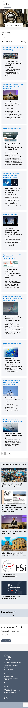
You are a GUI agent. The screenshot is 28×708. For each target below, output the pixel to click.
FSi (2, 7)
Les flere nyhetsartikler (18, 464)
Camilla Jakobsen (10, 705)
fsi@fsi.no (10, 689)
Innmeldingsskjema (6, 615)
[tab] (14, 37)
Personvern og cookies (10, 695)
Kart (7, 682)
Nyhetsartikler (7, 7)
